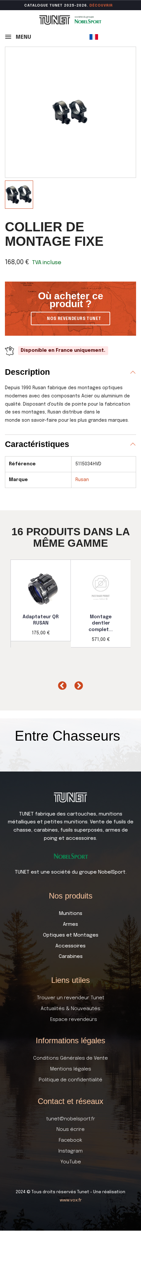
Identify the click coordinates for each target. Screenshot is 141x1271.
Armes (70, 924)
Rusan (82, 479)
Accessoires (70, 946)
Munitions (70, 913)
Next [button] (77, 684)
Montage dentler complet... (101, 623)
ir (111, 6)
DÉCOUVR (99, 6)
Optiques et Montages (70, 935)
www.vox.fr (71, 1200)
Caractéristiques (37, 444)
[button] (71, 318)
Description (27, 371)
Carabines (71, 956)
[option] (41, 600)
